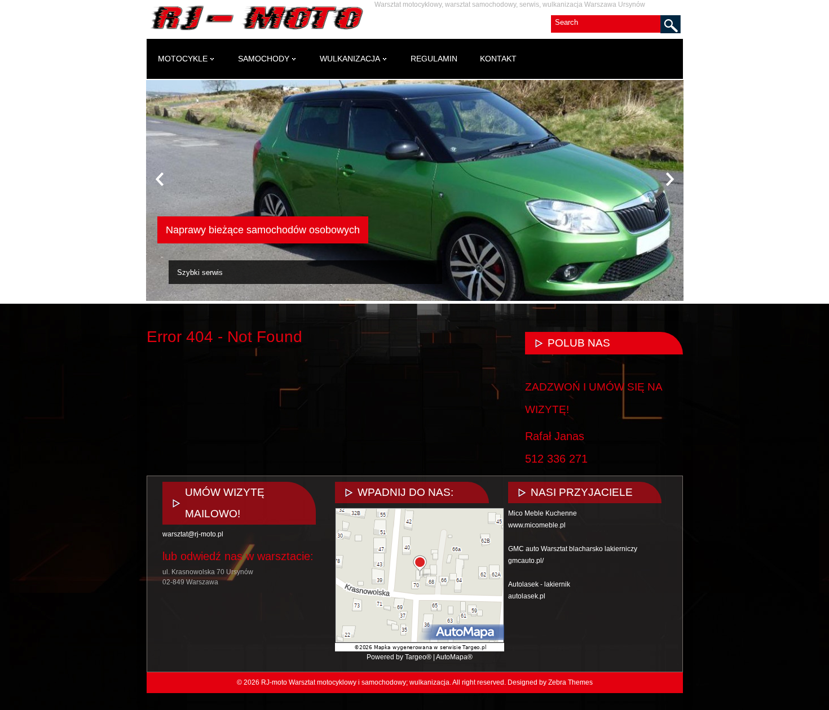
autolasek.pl (526, 596)
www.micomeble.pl (537, 525)
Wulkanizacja (350, 58)
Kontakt (498, 58)
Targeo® (418, 657)
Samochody (263, 58)
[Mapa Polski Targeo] (419, 649)
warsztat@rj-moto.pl (192, 534)
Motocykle (183, 58)
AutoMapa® (454, 657)
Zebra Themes (570, 682)
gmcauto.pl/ (526, 561)
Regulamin (434, 58)
